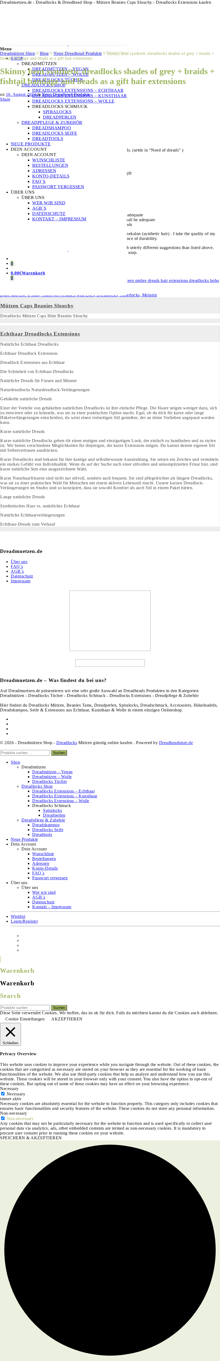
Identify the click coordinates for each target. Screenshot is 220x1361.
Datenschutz (22, 576)
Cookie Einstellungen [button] (25, 1019)
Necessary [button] (9, 1088)
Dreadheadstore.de (176, 742)
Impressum (21, 581)
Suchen (59, 753)
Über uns (19, 561)
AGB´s (17, 571)
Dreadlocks (66, 742)
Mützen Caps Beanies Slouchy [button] (37, 305)
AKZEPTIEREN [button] (67, 1019)
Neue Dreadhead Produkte (66, 94)
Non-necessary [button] (13, 1113)
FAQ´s (17, 566)
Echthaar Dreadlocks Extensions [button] (40, 334)
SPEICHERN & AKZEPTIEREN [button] (31, 1138)
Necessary (16, 1094)
